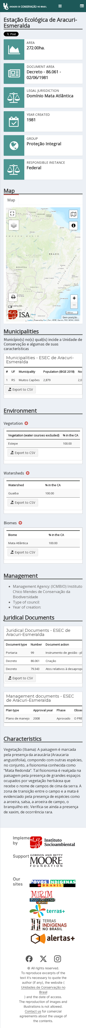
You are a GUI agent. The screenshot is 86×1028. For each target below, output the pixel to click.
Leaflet (30, 320)
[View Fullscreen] (12, 213)
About (33, 314)
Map (11, 200)
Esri (45, 320)
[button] (60, 6)
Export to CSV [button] (22, 389)
